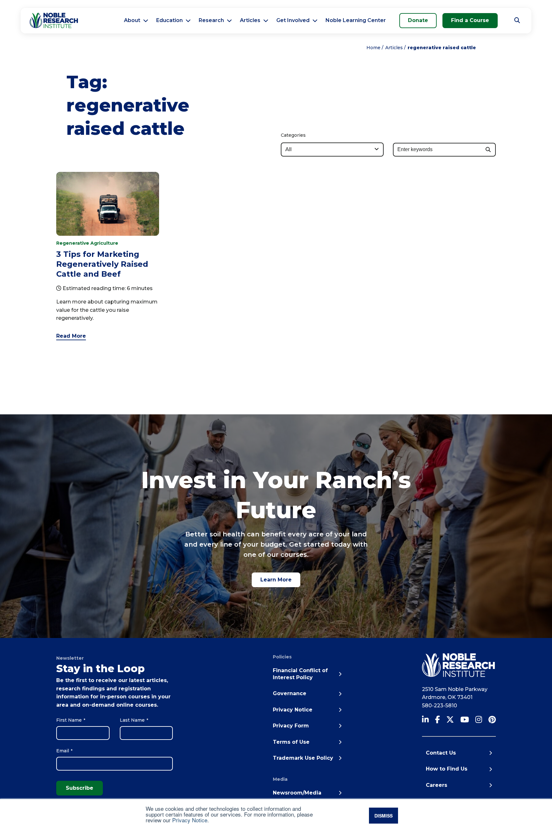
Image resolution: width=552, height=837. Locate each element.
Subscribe (79, 788)
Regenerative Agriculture (87, 243)
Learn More (276, 580)
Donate (418, 20)
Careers (436, 785)
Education (169, 20)
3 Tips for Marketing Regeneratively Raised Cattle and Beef (102, 264)
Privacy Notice (189, 820)
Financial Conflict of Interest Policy (300, 673)
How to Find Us (446, 769)
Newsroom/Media (297, 793)
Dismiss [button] (383, 815)
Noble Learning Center (356, 20)
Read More (71, 336)
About (132, 20)
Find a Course (470, 20)
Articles (250, 20)
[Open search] (517, 20)
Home (373, 47)
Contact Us (441, 753)
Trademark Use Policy (303, 758)
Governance (289, 693)
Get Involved (293, 20)
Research (211, 20)
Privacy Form (291, 726)
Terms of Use (291, 742)
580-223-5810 (439, 706)
